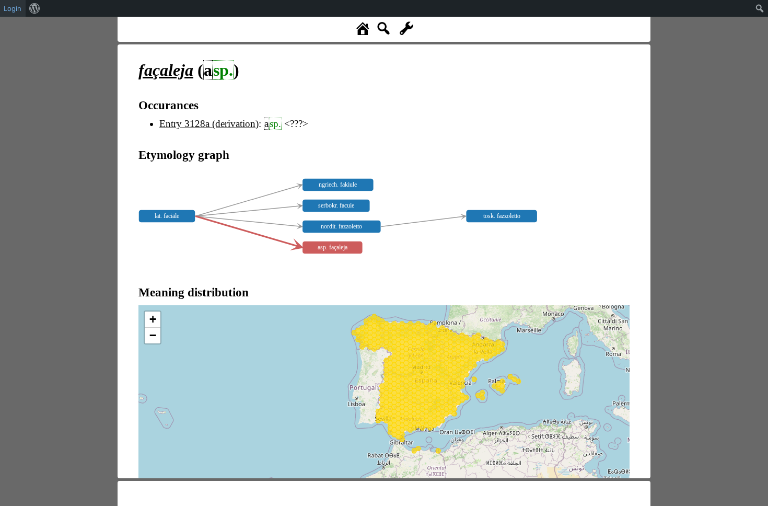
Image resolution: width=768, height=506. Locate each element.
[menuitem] (35, 8)
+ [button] (152, 319)
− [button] (152, 335)
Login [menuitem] (12, 8)
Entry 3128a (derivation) (209, 123)
